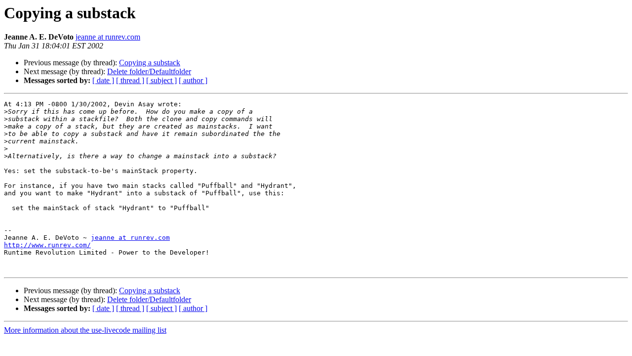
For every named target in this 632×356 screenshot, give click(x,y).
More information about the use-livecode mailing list (85, 330)
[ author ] (193, 80)
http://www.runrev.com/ (47, 245)
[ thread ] (130, 80)
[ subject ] (161, 80)
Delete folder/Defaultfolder (149, 71)
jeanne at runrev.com (108, 37)
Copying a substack (149, 62)
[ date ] (103, 80)
